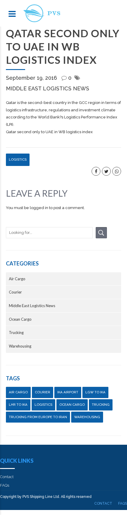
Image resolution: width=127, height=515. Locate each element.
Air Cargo (17, 278)
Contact (7, 477)
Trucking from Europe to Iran (38, 417)
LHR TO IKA (18, 404)
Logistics (18, 159)
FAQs (4, 485)
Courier (15, 292)
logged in (39, 208)
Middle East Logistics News (47, 88)
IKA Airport (67, 392)
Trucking (16, 332)
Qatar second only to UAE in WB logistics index (49, 132)
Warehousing (20, 346)
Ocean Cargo (20, 319)
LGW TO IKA (95, 392)
